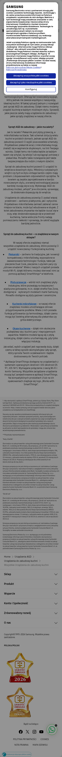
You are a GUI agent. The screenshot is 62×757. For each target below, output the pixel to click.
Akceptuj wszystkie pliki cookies (31, 76)
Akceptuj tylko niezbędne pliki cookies (31, 83)
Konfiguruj (31, 89)
